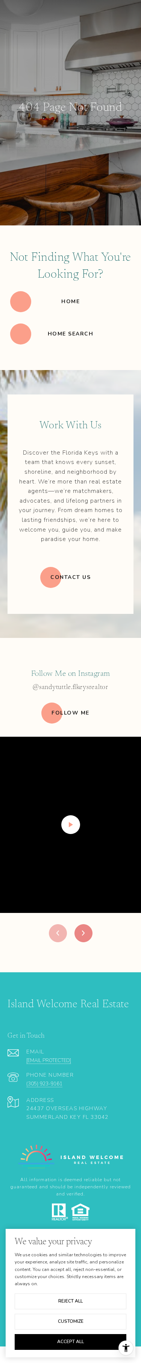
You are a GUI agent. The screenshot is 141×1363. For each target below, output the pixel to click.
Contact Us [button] (70, 577)
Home (70, 301)
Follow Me (70, 712)
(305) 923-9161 (44, 1083)
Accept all (70, 1342)
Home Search (71, 333)
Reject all (70, 1301)
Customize (70, 1321)
